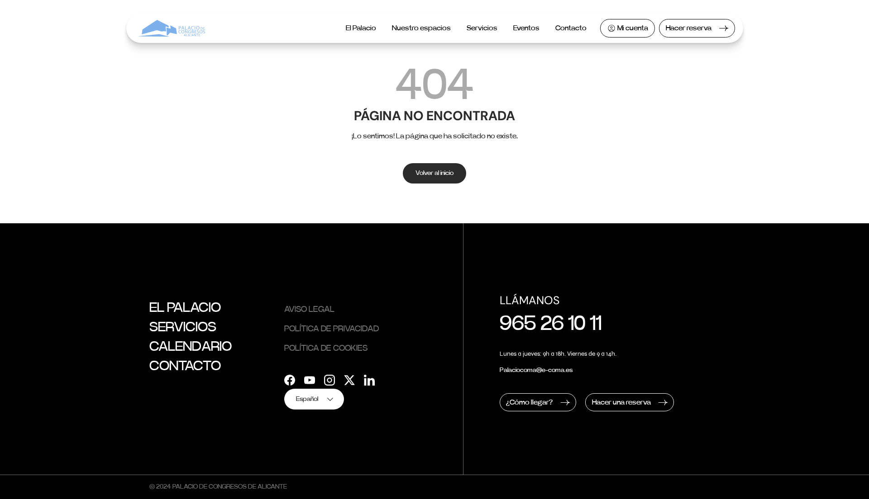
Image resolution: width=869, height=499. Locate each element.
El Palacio (361, 28)
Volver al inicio (434, 173)
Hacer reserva (688, 28)
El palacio (185, 308)
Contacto (571, 28)
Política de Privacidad (331, 329)
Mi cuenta (632, 28)
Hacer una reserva (621, 402)
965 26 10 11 (551, 324)
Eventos (526, 28)
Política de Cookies (326, 348)
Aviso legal (309, 310)
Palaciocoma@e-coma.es (536, 370)
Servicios (482, 28)
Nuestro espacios (421, 28)
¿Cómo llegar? (529, 402)
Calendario (190, 346)
